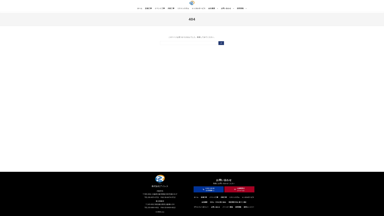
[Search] (221, 43)
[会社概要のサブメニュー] (217, 8)
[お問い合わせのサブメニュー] (233, 8)
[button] (209, 189)
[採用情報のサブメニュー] (246, 8)
